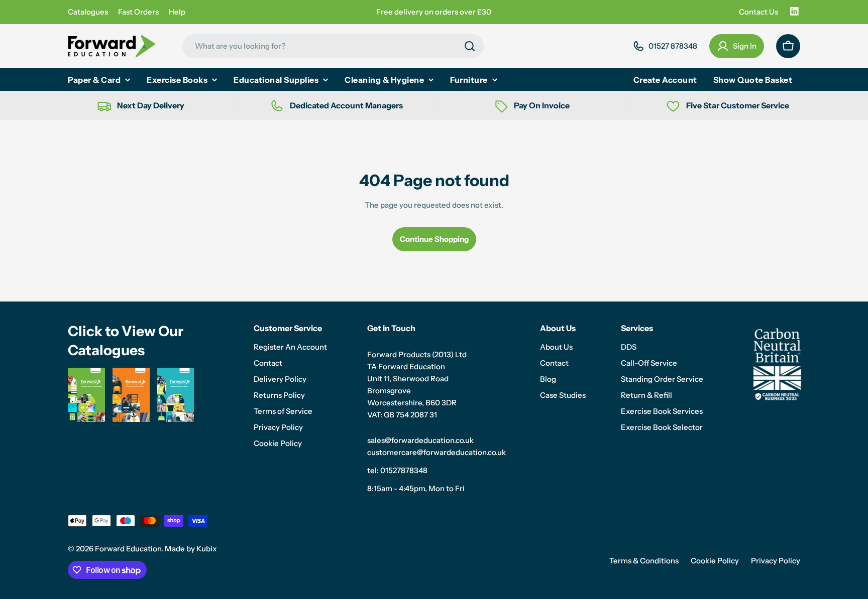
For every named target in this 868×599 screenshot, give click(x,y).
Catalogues (88, 12)
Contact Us (758, 12)
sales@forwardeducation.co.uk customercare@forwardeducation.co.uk (436, 446)
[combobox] (333, 46)
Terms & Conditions (644, 560)
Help (177, 12)
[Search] (470, 46)
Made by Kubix (191, 548)
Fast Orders (138, 12)
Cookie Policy (715, 560)
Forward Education (128, 548)
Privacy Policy (775, 560)
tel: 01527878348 (397, 470)
